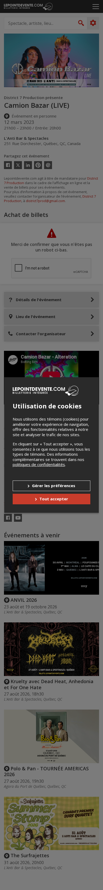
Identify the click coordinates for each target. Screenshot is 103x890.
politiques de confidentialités (39, 464)
